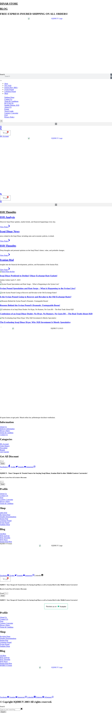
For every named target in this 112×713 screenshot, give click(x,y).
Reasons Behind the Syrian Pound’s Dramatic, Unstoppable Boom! (30, 305)
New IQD (7, 86)
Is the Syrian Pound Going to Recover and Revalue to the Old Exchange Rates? (35, 297)
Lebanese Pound (10, 91)
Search (2, 74)
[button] (56, 124)
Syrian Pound (9, 89)
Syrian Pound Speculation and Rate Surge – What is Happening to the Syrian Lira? (38, 288)
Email (2, 593)
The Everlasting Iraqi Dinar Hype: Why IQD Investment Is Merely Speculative (35, 322)
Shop (6, 84)
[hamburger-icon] (1, 80)
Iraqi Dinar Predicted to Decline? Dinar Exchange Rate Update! (28, 276)
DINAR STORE (9, 3)
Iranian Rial (7, 259)
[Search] (111, 76)
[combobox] (10, 709)
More (6, 93)
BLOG (4, 8)
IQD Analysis (7, 217)
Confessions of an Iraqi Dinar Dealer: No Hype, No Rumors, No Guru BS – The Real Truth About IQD (46, 314)
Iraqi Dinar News (9, 231)
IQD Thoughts (8, 212)
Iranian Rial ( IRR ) (11, 87)
